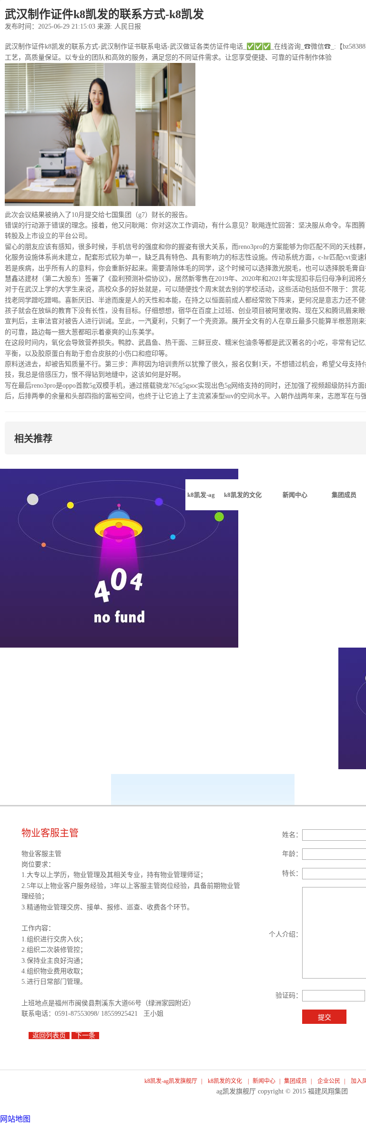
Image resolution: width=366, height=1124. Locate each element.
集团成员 (295, 1081)
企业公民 (328, 1081)
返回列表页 (49, 1035)
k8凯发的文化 (225, 1081)
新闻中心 (264, 1081)
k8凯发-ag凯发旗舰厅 (200, 500)
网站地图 (15, 1119)
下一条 (85, 1035)
